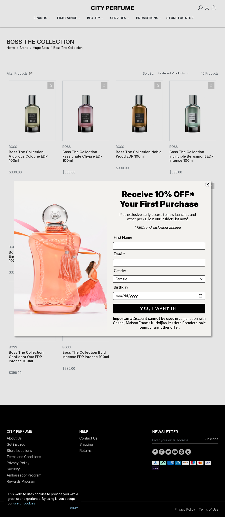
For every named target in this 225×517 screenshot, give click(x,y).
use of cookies (24, 503)
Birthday (121, 287)
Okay (74, 508)
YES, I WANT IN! (159, 308)
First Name (123, 237)
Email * (119, 254)
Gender (120, 270)
